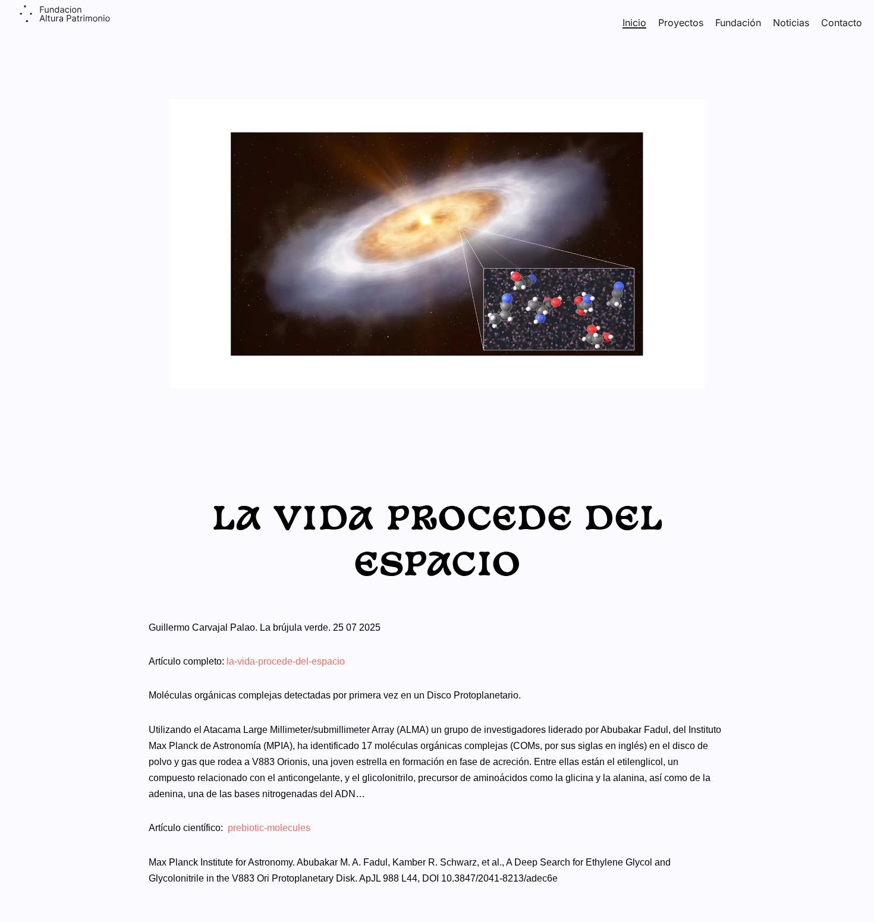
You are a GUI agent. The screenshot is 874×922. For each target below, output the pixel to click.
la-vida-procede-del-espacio (286, 661)
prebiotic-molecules (269, 828)
